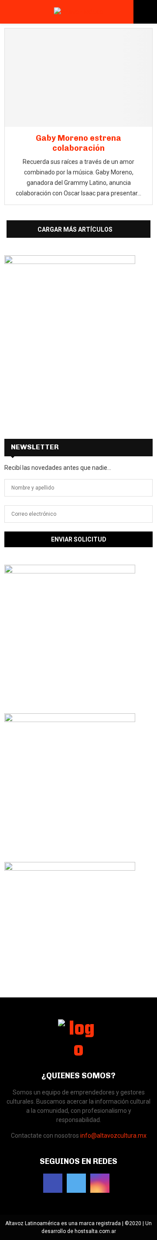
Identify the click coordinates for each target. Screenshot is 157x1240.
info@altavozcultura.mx (113, 1135)
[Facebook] (52, 1183)
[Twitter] (76, 1183)
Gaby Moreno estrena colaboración (78, 143)
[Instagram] (99, 1183)
